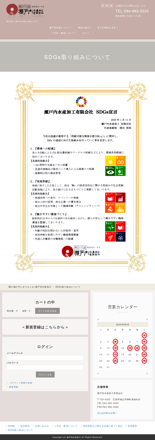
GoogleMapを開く (107, 412)
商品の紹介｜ (85, 27)
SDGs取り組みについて (20, 429)
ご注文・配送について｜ (64, 32)
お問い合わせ (42, 425)
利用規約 (132, 425)
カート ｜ (88, 32)
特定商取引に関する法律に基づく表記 (103, 425)
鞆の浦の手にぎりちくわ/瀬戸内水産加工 (30, 286)
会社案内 (25, 425)
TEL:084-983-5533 (132, 10)
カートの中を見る (47, 310)
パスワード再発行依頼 (20, 382)
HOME (11, 425)
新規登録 (13, 386)
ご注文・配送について (66, 425)
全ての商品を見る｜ (107, 27)
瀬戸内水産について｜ (61, 27)
